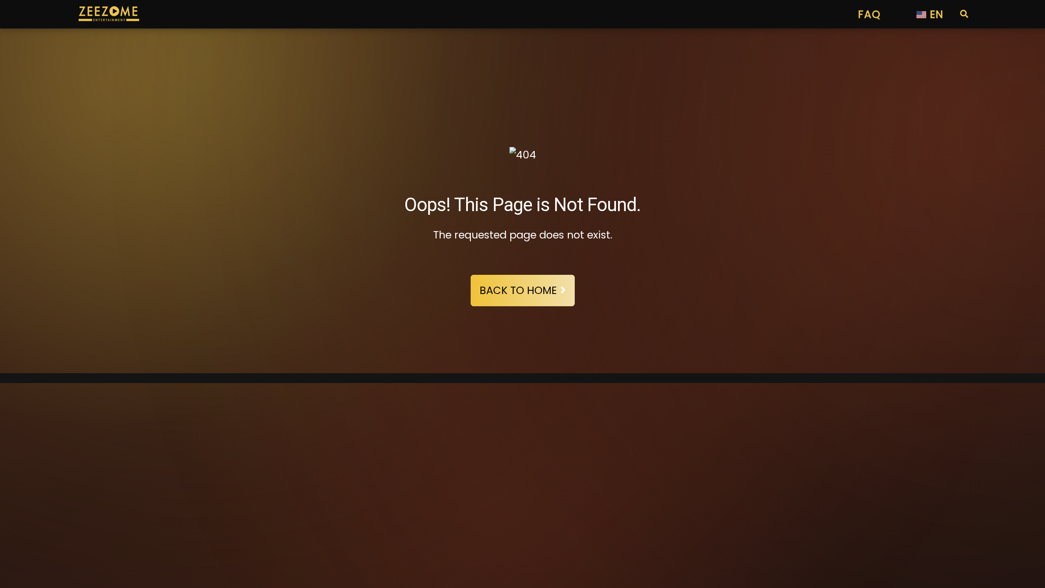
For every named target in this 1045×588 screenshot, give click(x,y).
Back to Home (518, 290)
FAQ (869, 14)
